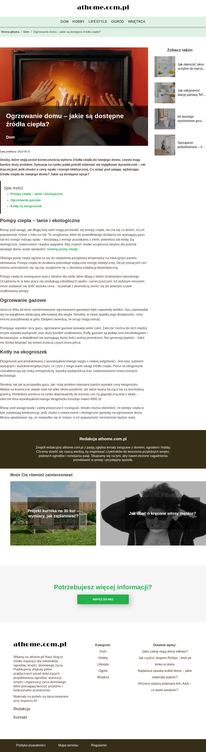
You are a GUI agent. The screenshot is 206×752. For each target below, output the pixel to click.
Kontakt (20, 717)
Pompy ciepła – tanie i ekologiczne (36, 194)
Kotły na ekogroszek (26, 206)
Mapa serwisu (68, 745)
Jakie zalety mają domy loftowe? (165, 651)
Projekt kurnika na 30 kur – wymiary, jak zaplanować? (53, 513)
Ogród (117, 21)
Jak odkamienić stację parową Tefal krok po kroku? (191, 93)
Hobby (78, 21)
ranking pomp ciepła (62, 249)
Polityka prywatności (30, 745)
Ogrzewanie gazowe (25, 200)
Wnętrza (136, 21)
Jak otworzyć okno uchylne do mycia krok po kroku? (191, 67)
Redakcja (21, 709)
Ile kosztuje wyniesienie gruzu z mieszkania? (191, 119)
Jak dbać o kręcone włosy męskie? (162, 513)
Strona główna (10, 31)
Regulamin (99, 745)
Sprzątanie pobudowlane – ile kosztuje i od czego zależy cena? (191, 145)
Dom (64, 21)
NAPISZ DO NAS (103, 599)
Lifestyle (98, 21)
